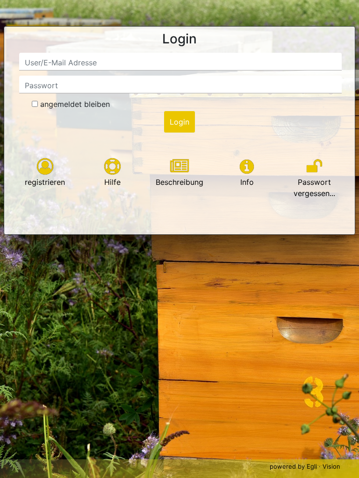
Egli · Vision (323, 466)
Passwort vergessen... (314, 187)
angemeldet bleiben (75, 104)
